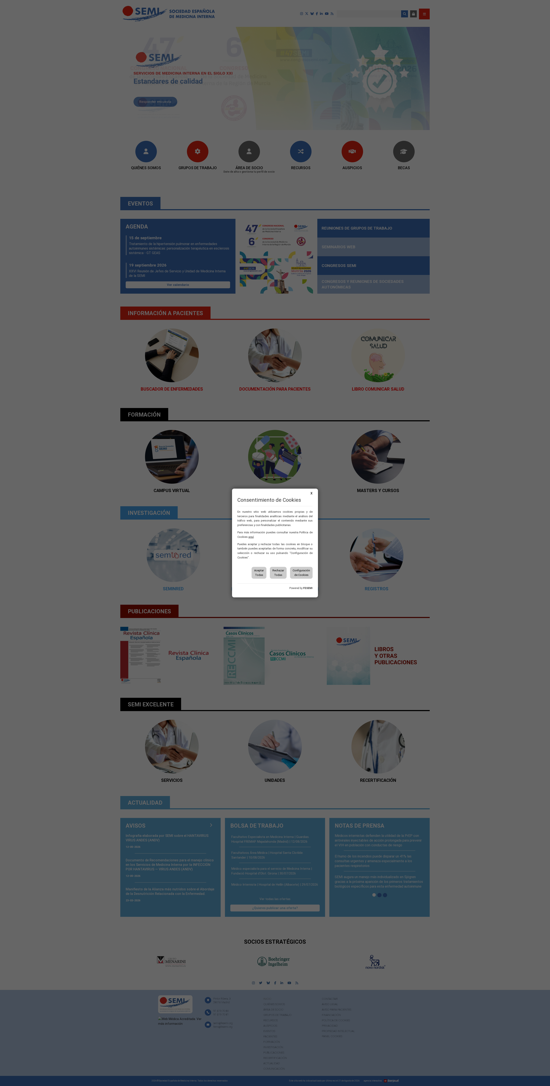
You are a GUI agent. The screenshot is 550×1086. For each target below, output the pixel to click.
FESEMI (308, 588)
